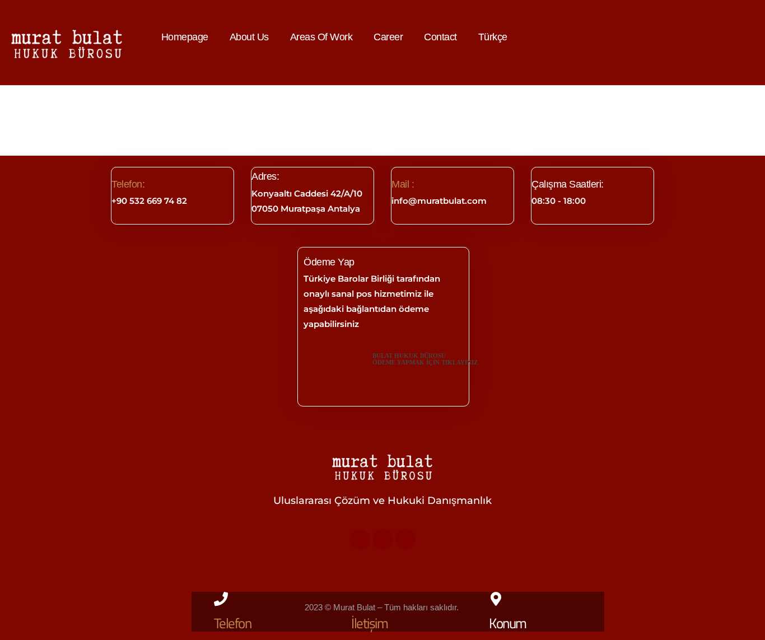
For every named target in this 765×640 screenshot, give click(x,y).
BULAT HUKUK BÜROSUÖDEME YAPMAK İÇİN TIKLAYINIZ (425, 359)
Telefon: (127, 184)
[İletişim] (358, 599)
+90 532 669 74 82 (149, 200)
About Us (249, 37)
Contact (440, 37)
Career (388, 37)
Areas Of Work (321, 37)
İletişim (369, 623)
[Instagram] (405, 539)
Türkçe (492, 37)
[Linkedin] (382, 539)
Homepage (184, 37)
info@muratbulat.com (439, 200)
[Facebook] (359, 539)
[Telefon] (221, 599)
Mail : (402, 184)
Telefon (232, 623)
